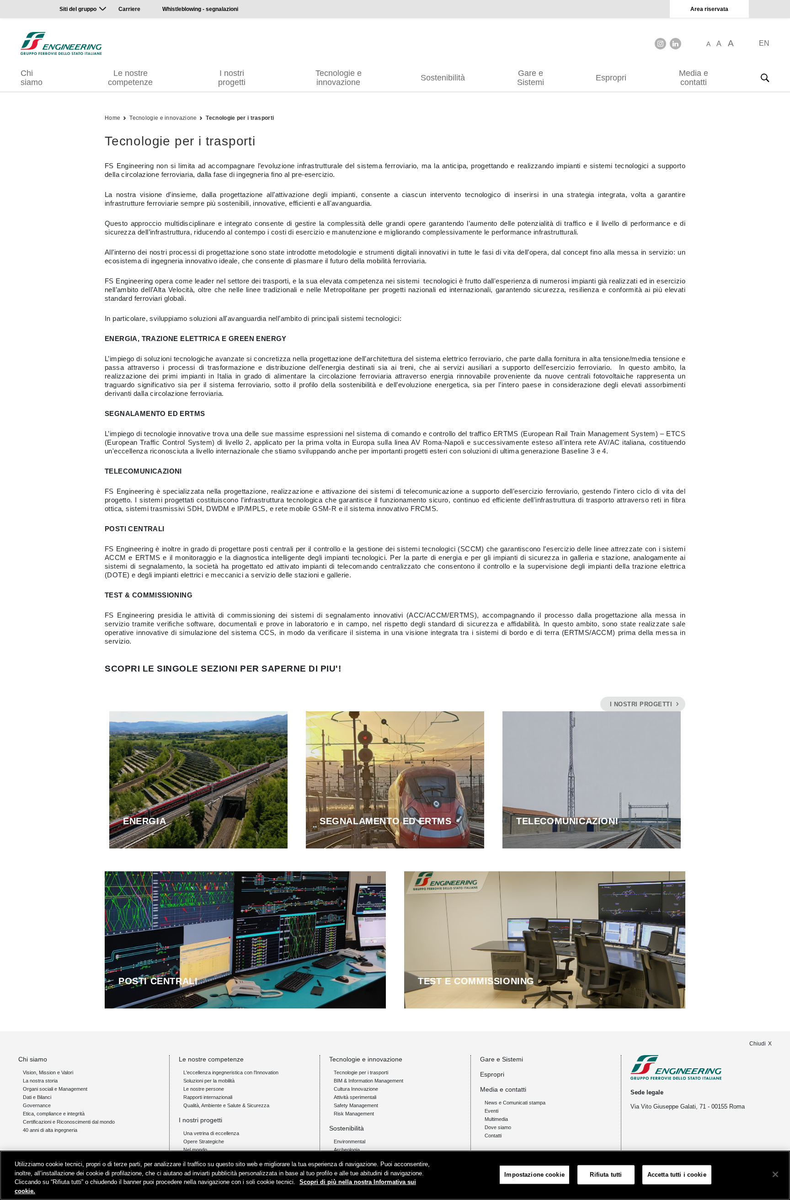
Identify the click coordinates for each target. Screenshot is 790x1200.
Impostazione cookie (534, 1174)
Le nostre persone (203, 1089)
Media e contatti (693, 78)
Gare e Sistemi (530, 78)
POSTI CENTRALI (158, 981)
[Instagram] (660, 43)
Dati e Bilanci (37, 1097)
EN (764, 43)
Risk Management (354, 1113)
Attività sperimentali (355, 1097)
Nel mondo (195, 1149)
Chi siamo (32, 78)
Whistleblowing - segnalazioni (200, 9)
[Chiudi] (775, 1174)
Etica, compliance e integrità (54, 1113)
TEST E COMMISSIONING (476, 981)
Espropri (611, 77)
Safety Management (356, 1105)
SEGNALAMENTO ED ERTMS (386, 821)
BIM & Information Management (368, 1080)
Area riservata (709, 9)
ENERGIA (144, 821)
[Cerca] (765, 77)
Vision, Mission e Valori (48, 1072)
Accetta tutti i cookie (676, 1174)
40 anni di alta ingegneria (50, 1130)
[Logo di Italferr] (61, 43)
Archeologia (347, 1149)
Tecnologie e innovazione (338, 78)
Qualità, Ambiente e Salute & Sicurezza (226, 1105)
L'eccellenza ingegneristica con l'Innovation (230, 1072)
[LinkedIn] (675, 43)
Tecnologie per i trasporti (240, 118)
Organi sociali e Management (55, 1089)
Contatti (493, 1135)
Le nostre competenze (130, 78)
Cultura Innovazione (356, 1089)
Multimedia (496, 1119)
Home (112, 118)
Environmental (349, 1141)
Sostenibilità (443, 77)
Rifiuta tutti (606, 1174)
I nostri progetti (232, 78)
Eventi (491, 1111)
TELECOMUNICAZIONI (567, 821)
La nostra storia (40, 1080)
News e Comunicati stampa (515, 1102)
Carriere (129, 9)
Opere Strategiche (203, 1141)
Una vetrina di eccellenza (211, 1133)
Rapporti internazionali (207, 1097)
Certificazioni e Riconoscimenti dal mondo (69, 1122)
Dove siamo (498, 1127)
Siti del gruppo (77, 9)
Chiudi (757, 1043)
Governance (37, 1105)
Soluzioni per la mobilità (209, 1080)
